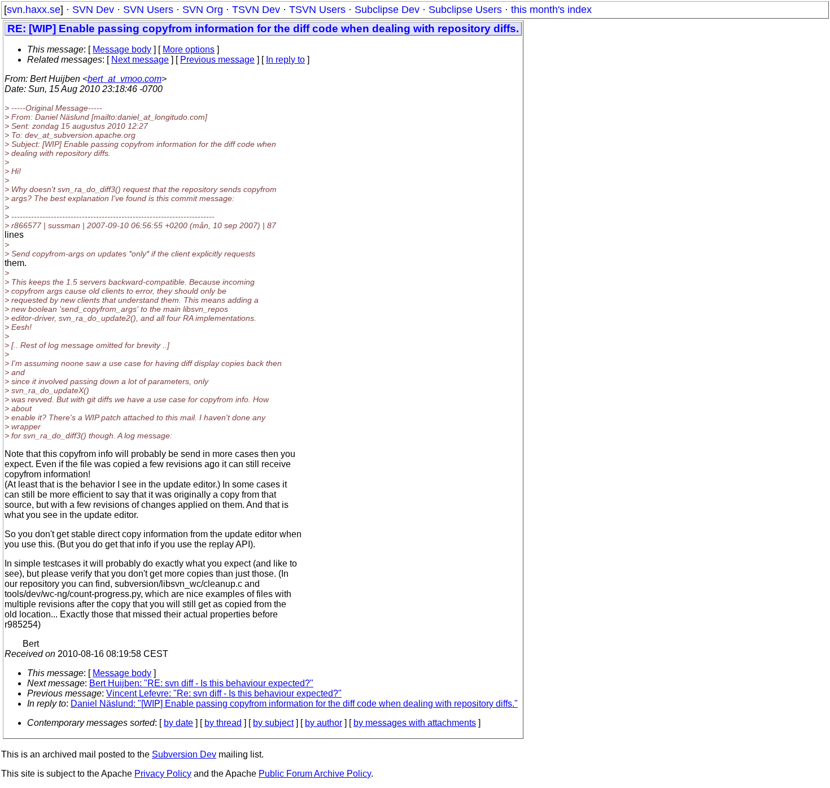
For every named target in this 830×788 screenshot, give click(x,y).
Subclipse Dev (387, 9)
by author (323, 723)
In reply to (285, 59)
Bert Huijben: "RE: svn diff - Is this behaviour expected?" (201, 683)
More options (189, 49)
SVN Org (202, 9)
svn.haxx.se (33, 9)
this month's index (551, 9)
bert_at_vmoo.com (124, 79)
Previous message (217, 59)
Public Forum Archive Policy (315, 773)
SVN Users (148, 9)
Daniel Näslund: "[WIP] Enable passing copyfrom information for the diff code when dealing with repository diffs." (294, 703)
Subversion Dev (184, 754)
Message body (122, 49)
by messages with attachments (414, 723)
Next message (140, 59)
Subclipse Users (465, 9)
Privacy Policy (162, 773)
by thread (223, 723)
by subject (273, 723)
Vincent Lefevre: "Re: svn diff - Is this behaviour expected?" (224, 693)
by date (178, 723)
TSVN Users (317, 9)
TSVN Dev (256, 9)
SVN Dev (93, 9)
